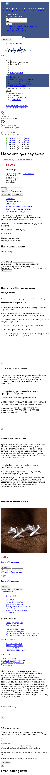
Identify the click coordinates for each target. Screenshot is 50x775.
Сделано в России (10, 134)
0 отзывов (7, 160)
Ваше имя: (6, 252)
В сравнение (17, 194)
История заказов (14, 646)
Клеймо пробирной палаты (18, 209)
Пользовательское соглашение (21, 635)
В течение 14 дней (10, 127)
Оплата (14, 95)
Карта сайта (13, 625)
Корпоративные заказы (18, 606)
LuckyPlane (28, 174)
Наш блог (10, 608)
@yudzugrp (7, 661)
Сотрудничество (19, 98)
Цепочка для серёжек (16, 108)
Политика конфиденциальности (22, 633)
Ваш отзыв (6, 262)
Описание (10, 198)
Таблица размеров (15, 629)
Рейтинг (5, 268)
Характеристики (13, 201)
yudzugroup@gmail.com (12, 663)
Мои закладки (13, 648)
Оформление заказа (16, 31)
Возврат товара (14, 623)
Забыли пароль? (14, 26)
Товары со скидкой (15, 631)
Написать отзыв (23, 160)
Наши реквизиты (14, 602)
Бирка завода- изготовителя (19, 206)
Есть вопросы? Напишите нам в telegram (24, 8)
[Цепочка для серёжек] (17, 138)
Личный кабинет (14, 644)
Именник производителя (17, 211)
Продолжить (6, 271)
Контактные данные (16, 610)
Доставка (15, 100)
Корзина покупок (14, 28)
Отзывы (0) (11, 203)
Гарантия (11, 612)
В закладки (6, 194)
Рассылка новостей (16, 650)
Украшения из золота (17, 106)
